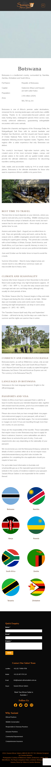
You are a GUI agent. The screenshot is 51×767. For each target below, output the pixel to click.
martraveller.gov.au (10, 468)
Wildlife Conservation (12, 722)
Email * (7, 634)
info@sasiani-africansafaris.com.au (25, 680)
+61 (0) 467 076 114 (20, 674)
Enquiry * (8, 641)
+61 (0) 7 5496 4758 (20, 668)
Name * (7, 627)
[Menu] (43, 5)
